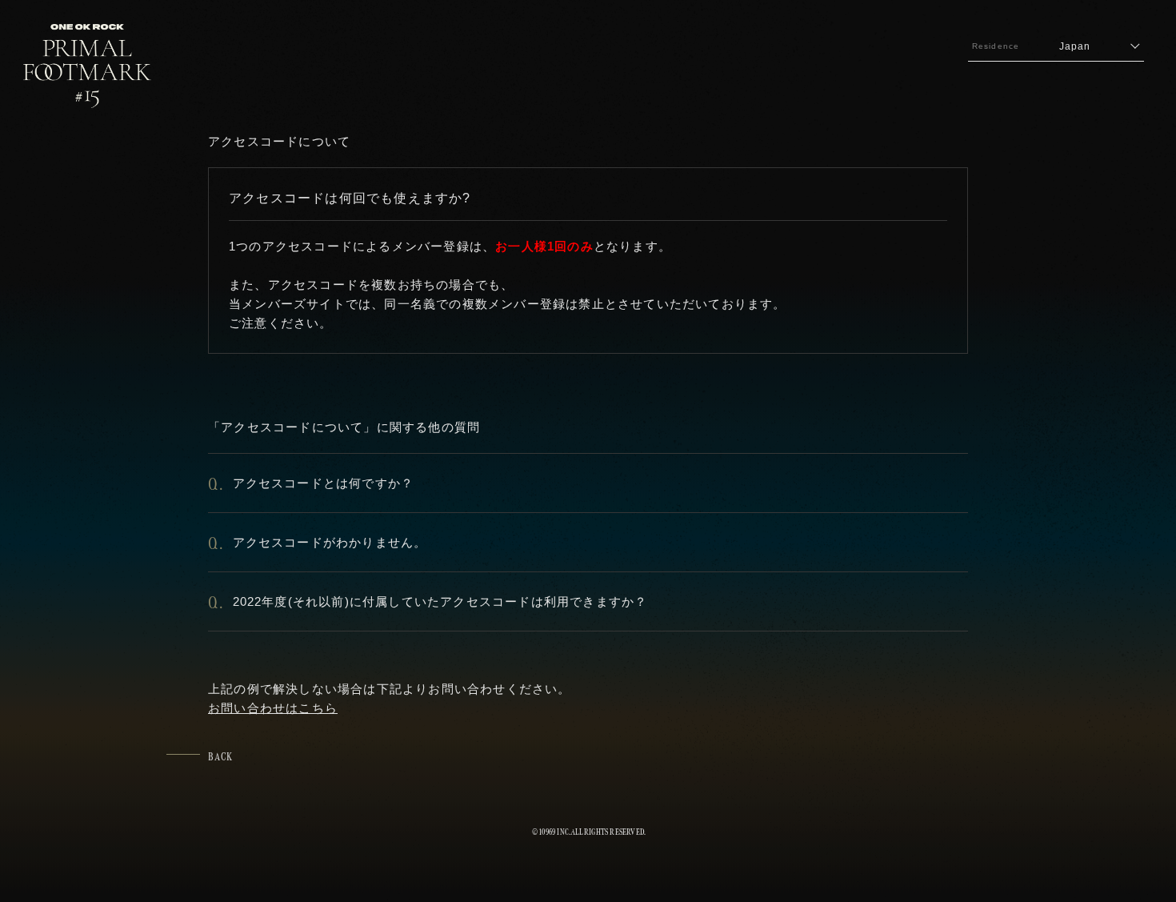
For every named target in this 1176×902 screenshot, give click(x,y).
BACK (220, 756)
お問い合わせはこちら (273, 708)
